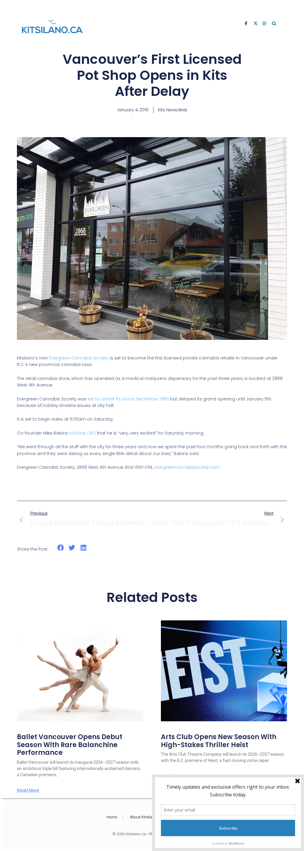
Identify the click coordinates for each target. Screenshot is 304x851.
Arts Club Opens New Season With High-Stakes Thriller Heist (218, 740)
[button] (60, 547)
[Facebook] (247, 24)
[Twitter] (255, 24)
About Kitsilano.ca (146, 817)
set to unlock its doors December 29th (128, 399)
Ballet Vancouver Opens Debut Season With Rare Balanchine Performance (69, 744)
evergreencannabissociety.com (187, 467)
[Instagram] (264, 24)
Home (112, 817)
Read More (28, 790)
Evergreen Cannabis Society (79, 358)
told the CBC (82, 433)
